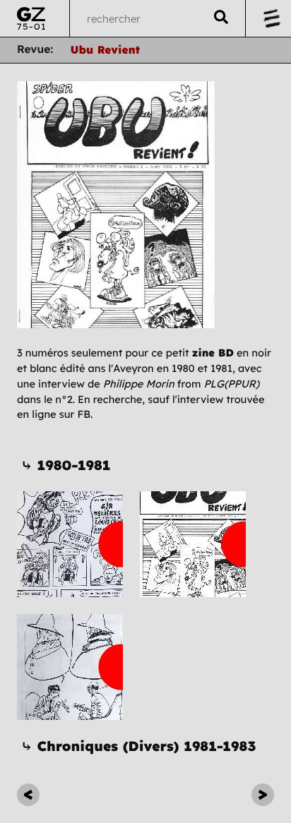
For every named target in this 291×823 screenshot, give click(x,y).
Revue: (35, 49)
